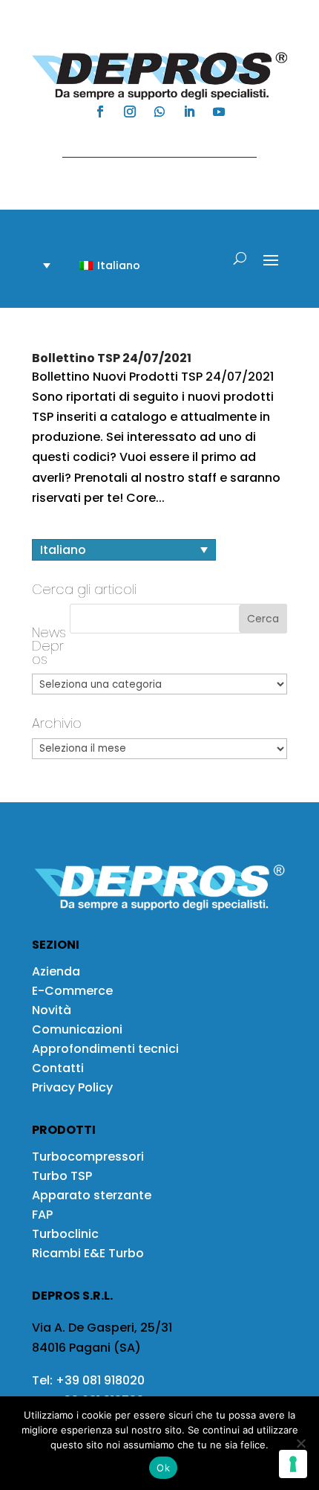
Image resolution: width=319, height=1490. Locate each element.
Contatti (58, 1068)
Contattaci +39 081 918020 (152, 143)
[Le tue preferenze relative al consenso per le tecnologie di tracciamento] (293, 1464)
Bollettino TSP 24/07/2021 (111, 358)
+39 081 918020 (100, 1380)
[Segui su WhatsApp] (159, 111)
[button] (100, 265)
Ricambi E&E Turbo (88, 1253)
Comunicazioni (77, 1029)
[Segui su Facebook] (100, 111)
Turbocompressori (88, 1156)
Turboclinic (65, 1233)
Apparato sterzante (91, 1195)
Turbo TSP (62, 1175)
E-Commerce (72, 990)
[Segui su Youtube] (219, 111)
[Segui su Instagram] (130, 111)
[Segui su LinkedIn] (189, 111)
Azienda (56, 971)
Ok (163, 1468)
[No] (300, 1443)
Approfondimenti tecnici (105, 1048)
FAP (42, 1214)
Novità (51, 1010)
